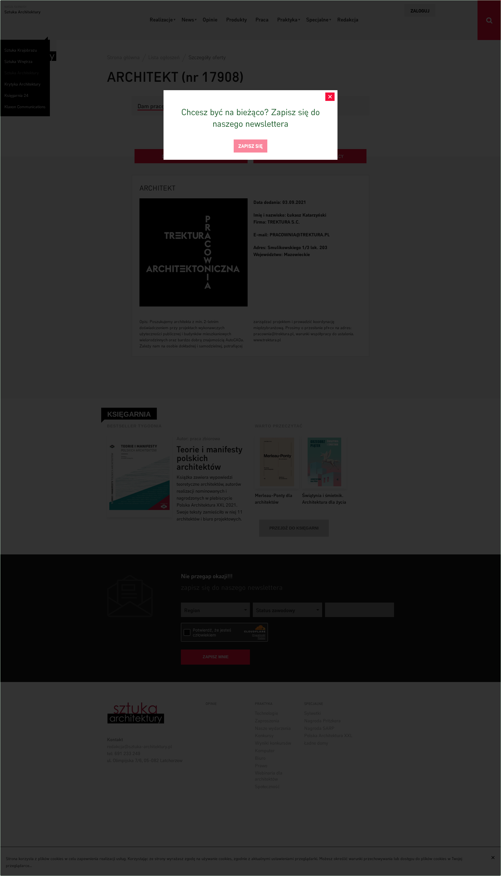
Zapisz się (250, 145)
